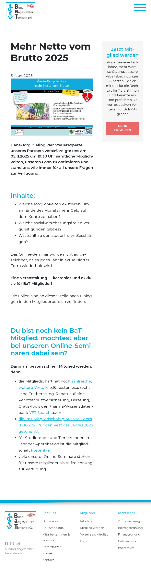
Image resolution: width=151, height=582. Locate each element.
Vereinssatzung (129, 521)
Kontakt (48, 560)
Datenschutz (127, 541)
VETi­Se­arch (40, 412)
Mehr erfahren (122, 128)
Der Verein (50, 521)
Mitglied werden (92, 528)
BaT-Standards (53, 528)
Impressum (126, 548)
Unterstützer (51, 547)
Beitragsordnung (130, 528)
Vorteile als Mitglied (94, 534)
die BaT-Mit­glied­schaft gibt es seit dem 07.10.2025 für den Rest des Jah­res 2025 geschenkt (55, 425)
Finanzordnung (129, 534)
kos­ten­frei (41, 450)
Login (84, 541)
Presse (47, 553)
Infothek (86, 521)
